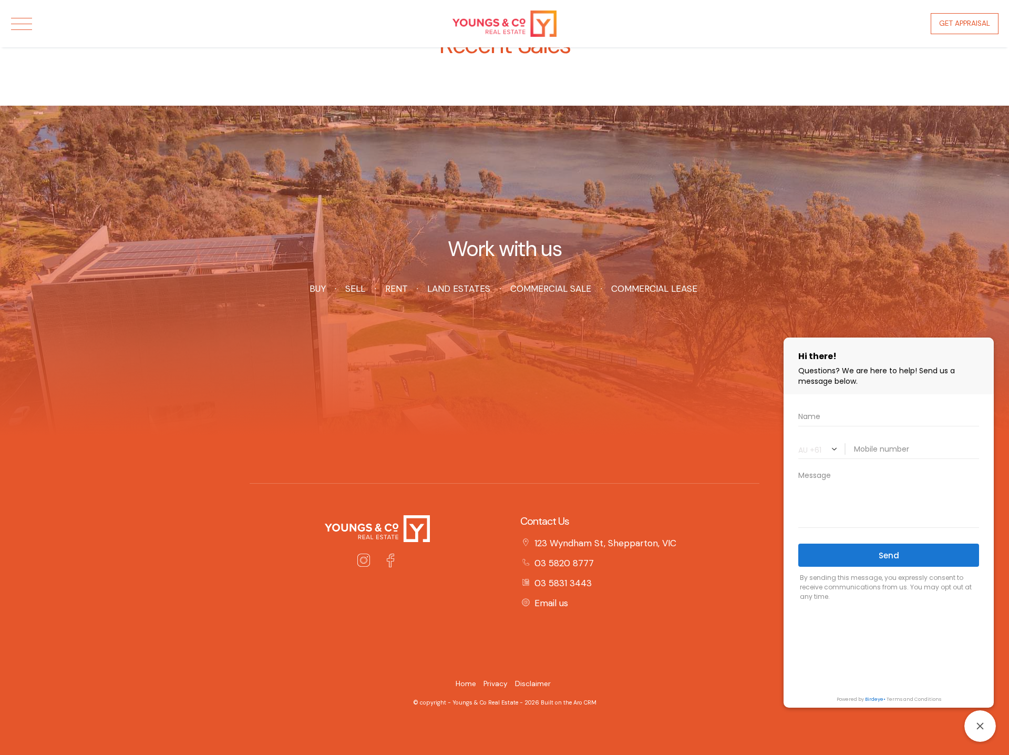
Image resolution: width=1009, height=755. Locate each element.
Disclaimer (533, 683)
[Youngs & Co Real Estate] (504, 22)
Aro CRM (584, 702)
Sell (355, 288)
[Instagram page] (366, 562)
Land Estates (458, 288)
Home (466, 683)
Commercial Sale (550, 288)
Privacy (495, 683)
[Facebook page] (390, 562)
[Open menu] (22, 23)
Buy (317, 288)
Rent (396, 288)
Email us (551, 603)
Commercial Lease (654, 288)
